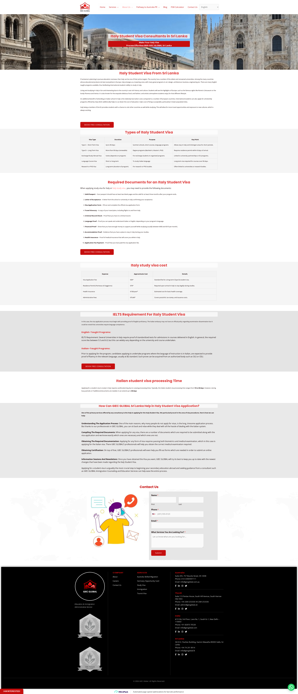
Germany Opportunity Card (148, 581)
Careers (116, 581)
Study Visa (141, 585)
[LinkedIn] (179, 585)
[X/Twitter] (186, 585)
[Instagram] (182, 585)
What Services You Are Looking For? (168, 532)
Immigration (142, 589)
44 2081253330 (202, 602)
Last (180, 504)
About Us (126, 7)
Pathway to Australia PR (146, 7)
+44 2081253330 (188, 602)
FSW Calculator (177, 7)
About (115, 577)
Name (154, 495)
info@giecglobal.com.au (190, 582)
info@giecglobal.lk (187, 650)
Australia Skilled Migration (147, 577)
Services (112, 7)
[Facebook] (175, 585)
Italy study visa (119, 188)
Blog (165, 7)
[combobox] (154, 514)
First (153, 504)
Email (154, 521)
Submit (158, 553)
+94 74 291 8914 (188, 647)
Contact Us (192, 7)
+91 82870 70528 (188, 624)
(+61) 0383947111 (188, 579)
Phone (155, 509)
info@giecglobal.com (188, 628)
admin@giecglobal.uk (189, 605)
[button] (291, 687)
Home (102, 7)
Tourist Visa (141, 593)
